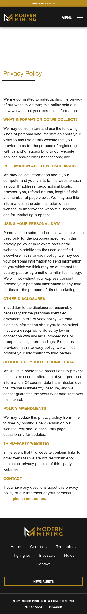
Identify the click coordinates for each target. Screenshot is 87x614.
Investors (47, 555)
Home (16, 546)
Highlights (21, 555)
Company (38, 546)
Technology (66, 546)
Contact (43, 564)
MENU (67, 17)
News (69, 555)
